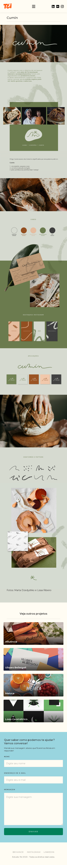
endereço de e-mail (15, 773)
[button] (33, 6)
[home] (7, 6)
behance (18, 852)
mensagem (9, 789)
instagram (33, 852)
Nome (7, 757)
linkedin (49, 852)
